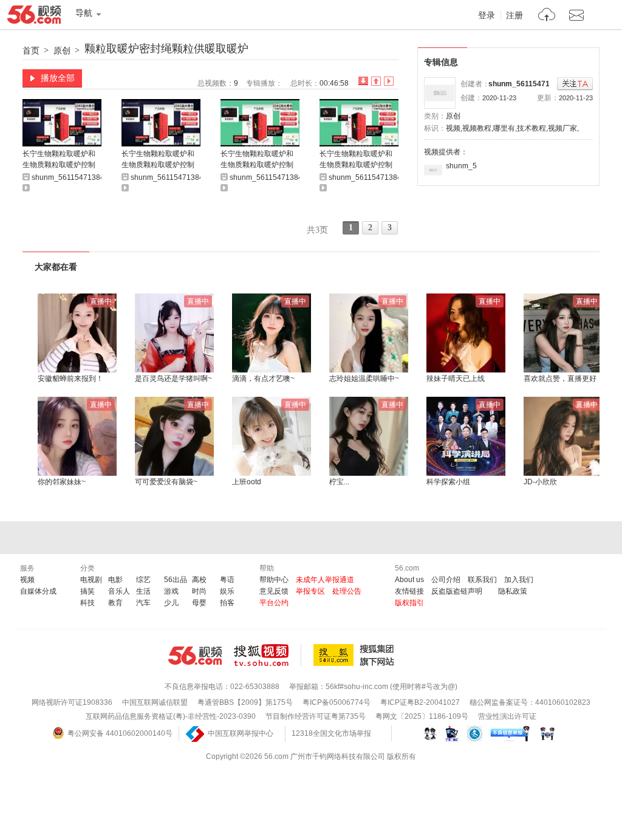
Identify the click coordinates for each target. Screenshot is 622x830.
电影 (115, 579)
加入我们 (518, 579)
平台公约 (274, 602)
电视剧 (91, 579)
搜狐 (355, 655)
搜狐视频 (267, 655)
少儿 (171, 602)
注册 (514, 16)
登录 (486, 16)
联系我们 (482, 579)
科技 (87, 602)
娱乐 (227, 591)
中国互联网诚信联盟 (155, 702)
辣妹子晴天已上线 (455, 378)
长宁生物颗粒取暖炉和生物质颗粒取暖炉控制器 (58, 160)
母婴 (199, 602)
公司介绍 (445, 579)
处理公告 (346, 591)
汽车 (143, 602)
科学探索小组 (448, 482)
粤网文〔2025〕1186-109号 (421, 716)
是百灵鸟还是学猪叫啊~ (173, 378)
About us (409, 579)
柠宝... (339, 482)
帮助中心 (274, 579)
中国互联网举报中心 (240, 733)
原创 (61, 50)
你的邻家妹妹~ (62, 482)
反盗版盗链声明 (456, 591)
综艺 (143, 579)
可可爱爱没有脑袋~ (166, 482)
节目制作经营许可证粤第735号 (315, 716)
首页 (30, 50)
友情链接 (409, 591)
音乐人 (119, 591)
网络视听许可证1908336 (72, 702)
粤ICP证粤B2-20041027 (420, 702)
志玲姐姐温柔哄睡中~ (364, 378)
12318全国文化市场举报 (331, 733)
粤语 (227, 579)
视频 (27, 579)
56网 (195, 655)
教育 (115, 602)
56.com (34, 17)
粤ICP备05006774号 (336, 702)
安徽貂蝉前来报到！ (70, 378)
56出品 (175, 579)
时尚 (199, 591)
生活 (143, 591)
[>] (547, 16)
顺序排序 (376, 81)
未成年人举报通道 (325, 579)
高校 (199, 579)
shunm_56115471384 (525, 84)
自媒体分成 (38, 591)
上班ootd (246, 482)
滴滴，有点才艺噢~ (263, 378)
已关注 (575, 84)
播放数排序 (389, 81)
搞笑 (87, 591)
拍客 (227, 602)
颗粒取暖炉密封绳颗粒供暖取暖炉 (166, 49)
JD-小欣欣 (540, 482)
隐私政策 (512, 591)
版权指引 (409, 602)
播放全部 (58, 78)
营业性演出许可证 (507, 716)
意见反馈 (274, 591)
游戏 (171, 591)
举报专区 (310, 591)
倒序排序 (363, 81)
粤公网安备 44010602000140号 (120, 733)
